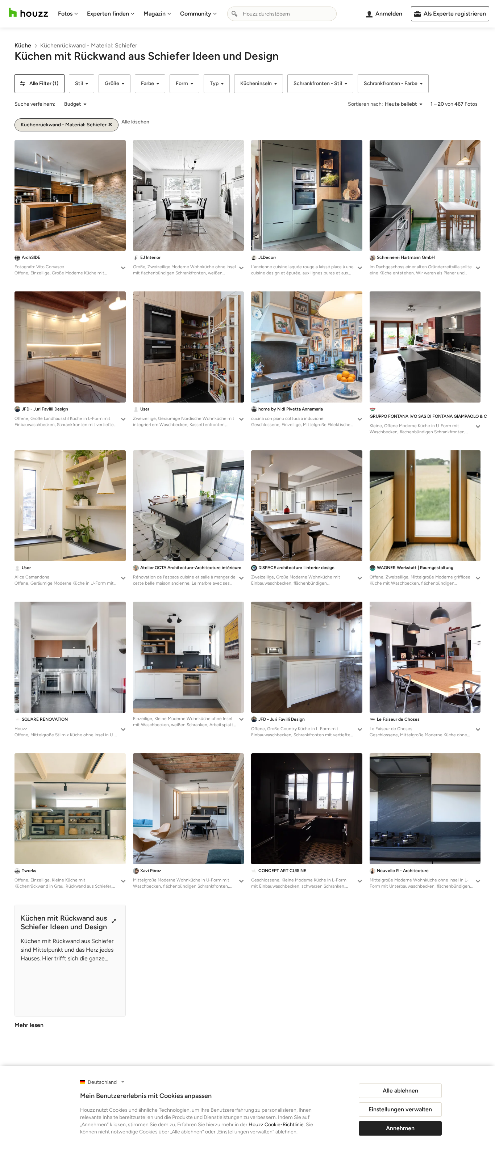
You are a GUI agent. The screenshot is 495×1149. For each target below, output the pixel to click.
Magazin (154, 13)
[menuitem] (68, 14)
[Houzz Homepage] (28, 12)
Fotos (65, 13)
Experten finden (108, 13)
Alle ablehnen (400, 1090)
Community (195, 13)
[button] (39, 83)
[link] (22, 45)
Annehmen (400, 1128)
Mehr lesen (28, 1025)
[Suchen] (234, 14)
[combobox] (282, 14)
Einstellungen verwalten (400, 1109)
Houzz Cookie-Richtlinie (276, 1124)
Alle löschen (135, 122)
